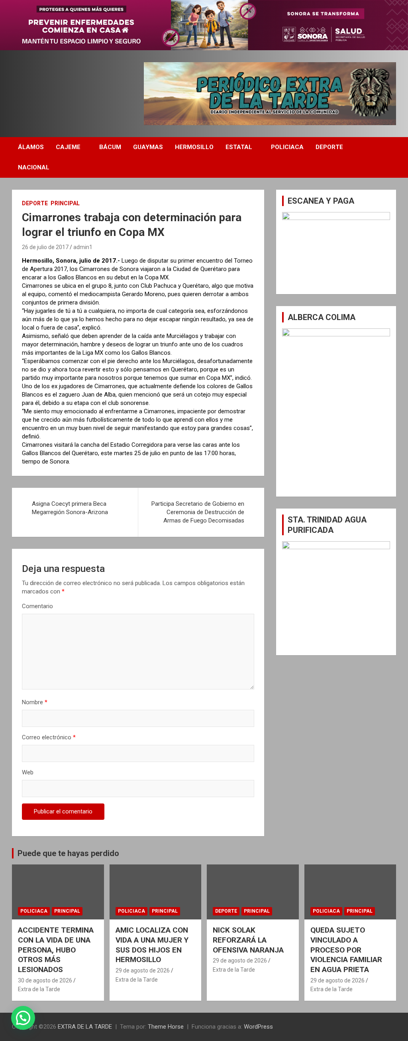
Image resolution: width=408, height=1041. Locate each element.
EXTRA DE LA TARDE (85, 1026)
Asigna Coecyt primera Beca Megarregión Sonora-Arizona (70, 508)
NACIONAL (33, 167)
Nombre (34, 702)
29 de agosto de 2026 (143, 970)
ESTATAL (239, 147)
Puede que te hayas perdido (68, 853)
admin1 (82, 247)
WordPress (258, 1026)
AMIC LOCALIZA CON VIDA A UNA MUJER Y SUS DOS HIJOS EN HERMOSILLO (152, 944)
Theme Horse (166, 1026)
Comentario (37, 606)
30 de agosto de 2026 (45, 980)
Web (27, 772)
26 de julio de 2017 (45, 247)
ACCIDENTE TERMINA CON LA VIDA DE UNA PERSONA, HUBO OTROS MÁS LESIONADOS (56, 949)
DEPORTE (329, 147)
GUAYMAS (148, 147)
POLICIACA (287, 147)
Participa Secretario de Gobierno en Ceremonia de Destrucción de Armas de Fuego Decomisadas (197, 512)
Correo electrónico (49, 737)
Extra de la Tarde (39, 989)
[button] (23, 1018)
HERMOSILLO (194, 147)
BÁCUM (110, 147)
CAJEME (68, 147)
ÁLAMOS (31, 147)
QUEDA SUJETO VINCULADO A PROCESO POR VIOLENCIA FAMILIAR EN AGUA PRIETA (346, 949)
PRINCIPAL (65, 203)
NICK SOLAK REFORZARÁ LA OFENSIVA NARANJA (248, 939)
